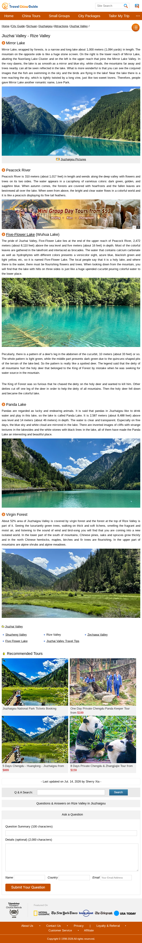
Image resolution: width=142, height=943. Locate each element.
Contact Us (53, 925)
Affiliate (89, 930)
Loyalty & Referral (108, 925)
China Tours (31, 16)
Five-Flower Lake (20, 234)
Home (9, 16)
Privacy (79, 925)
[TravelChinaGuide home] (20, 6)
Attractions (61, 26)
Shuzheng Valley (16, 634)
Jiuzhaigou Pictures (73, 159)
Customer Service (60, 930)
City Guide (18, 26)
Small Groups (59, 16)
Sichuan (31, 26)
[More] (138, 16)
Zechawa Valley (97, 634)
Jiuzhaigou (45, 26)
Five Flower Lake (16, 641)
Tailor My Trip (119, 16)
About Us (27, 925)
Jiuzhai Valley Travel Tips (62, 641)
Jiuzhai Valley (79, 26)
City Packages (89, 16)
